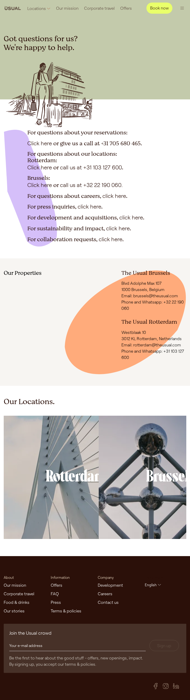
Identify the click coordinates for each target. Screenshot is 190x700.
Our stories (14, 610)
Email (126, 295)
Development (110, 585)
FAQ (55, 593)
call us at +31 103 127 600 (91, 167)
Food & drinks (16, 602)
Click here (39, 143)
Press (56, 602)
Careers (105, 593)
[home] (13, 8)
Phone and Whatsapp (141, 301)
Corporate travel (99, 8)
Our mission (67, 8)
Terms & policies (66, 610)
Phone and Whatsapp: (142, 351)
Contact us (108, 602)
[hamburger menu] (182, 8)
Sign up (164, 645)
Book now (159, 7)
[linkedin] (176, 686)
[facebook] (155, 686)
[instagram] (165, 686)
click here (114, 195)
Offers (126, 8)
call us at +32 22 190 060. (91, 184)
